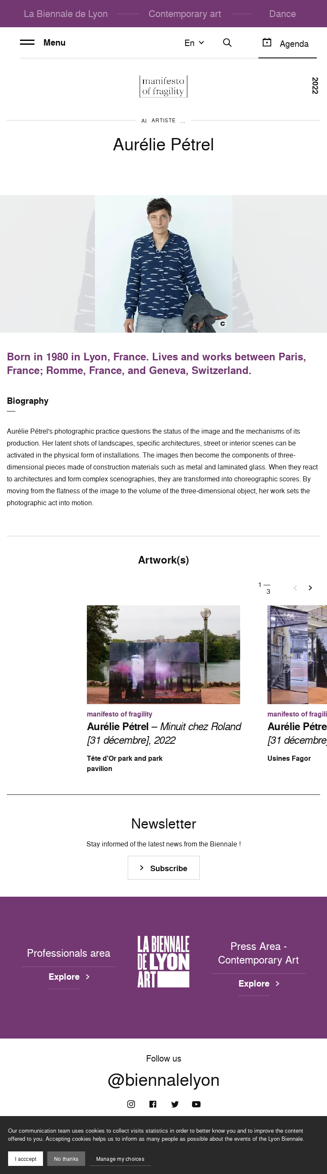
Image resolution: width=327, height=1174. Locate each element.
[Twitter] (174, 1104)
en (189, 43)
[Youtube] (196, 1104)
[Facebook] (153, 1104)
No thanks (66, 1158)
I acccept (25, 1158)
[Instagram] (131, 1104)
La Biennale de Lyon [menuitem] (66, 13)
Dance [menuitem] (282, 13)
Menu (54, 42)
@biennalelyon (164, 1079)
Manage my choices (120, 1158)
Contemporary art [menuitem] (185, 13)
